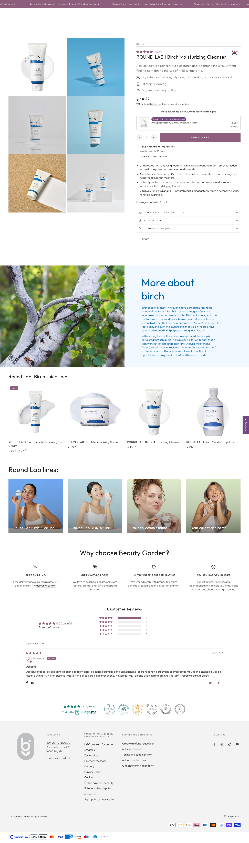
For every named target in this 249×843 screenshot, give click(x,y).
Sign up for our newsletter (99, 799)
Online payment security (98, 783)
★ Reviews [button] (245, 424)
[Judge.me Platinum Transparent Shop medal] (109, 709)
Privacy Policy (92, 772)
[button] (144, 52)
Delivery (154, 104)
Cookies (89, 777)
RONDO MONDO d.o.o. (58, 742)
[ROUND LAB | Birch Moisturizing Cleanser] (154, 412)
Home (139, 44)
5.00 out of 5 (64, 623)
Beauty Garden (23, 816)
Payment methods (95, 760)
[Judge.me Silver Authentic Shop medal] (151, 709)
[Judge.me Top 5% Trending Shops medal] (179, 709)
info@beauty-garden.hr (58, 758)
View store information (153, 156)
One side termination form (138, 765)
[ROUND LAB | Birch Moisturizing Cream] (95, 412)
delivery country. (46, 585)
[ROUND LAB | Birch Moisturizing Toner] (213, 412)
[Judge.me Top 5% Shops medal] (165, 709)
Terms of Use (92, 755)
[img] (34, 653)
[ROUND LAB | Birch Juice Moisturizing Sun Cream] (35, 412)
